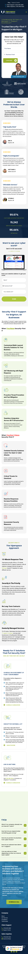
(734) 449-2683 (7, 928)
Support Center (7, 930)
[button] (26, 12)
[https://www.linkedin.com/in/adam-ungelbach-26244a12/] (18, 70)
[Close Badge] (22, 946)
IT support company (7, 633)
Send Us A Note (7, 938)
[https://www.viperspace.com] (8, 12)
